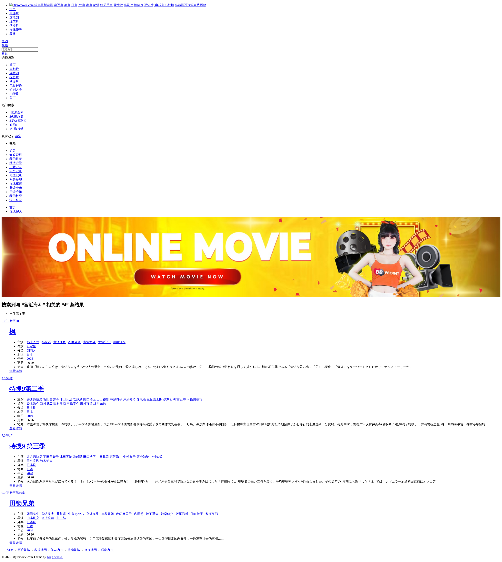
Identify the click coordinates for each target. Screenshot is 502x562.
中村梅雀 (156, 456)
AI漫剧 (14, 93)
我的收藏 (15, 159)
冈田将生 (33, 513)
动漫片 (14, 25)
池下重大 (152, 513)
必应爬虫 (107, 550)
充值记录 (15, 175)
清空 (18, 136)
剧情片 (31, 350)
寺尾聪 (141, 399)
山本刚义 (33, 518)
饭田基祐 (196, 399)
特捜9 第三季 (27, 446)
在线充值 (15, 183)
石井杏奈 (74, 342)
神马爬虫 (57, 550)
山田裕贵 (102, 399)
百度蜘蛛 (24, 550)
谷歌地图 (40, 550)
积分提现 (15, 179)
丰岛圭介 (73, 403)
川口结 (61, 518)
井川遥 (61, 513)
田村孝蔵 (59, 403)
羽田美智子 (51, 399)
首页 (12, 9)
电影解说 (15, 85)
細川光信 (99, 403)
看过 (5, 53)
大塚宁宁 (104, 342)
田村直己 (86, 403)
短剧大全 (15, 89)
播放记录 (15, 163)
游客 (12, 150)
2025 (30, 358)
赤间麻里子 (124, 513)
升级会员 (15, 187)
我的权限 (15, 196)
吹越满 (77, 399)
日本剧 (31, 407)
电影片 (14, 13)
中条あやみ (76, 513)
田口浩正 (89, 399)
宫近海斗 (89, 342)
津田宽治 (66, 399)
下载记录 (15, 167)
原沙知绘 (129, 399)
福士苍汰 (33, 342)
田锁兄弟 (22, 503)
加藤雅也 (119, 342)
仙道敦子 (197, 513)
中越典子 (116, 399)
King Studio (55, 557)
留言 (12, 97)
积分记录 (15, 171)
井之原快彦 (34, 399)
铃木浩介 (33, 403)
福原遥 (46, 342)
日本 (30, 354)
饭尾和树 (182, 513)
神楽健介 (167, 513)
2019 (30, 416)
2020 (30, 473)
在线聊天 (15, 29)
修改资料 (15, 154)
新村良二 (46, 403)
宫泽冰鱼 (59, 342)
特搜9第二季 (26, 388)
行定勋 (31, 346)
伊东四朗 (169, 399)
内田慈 (139, 513)
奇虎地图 (90, 550)
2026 (30, 530)
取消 (5, 41)
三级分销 (15, 191)
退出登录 (15, 200)
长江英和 (212, 513)
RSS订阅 (8, 550)
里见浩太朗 (154, 399)
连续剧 (14, 17)
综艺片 (14, 21)
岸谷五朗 (107, 513)
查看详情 (15, 371)
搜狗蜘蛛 (74, 550)
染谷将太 (48, 513)
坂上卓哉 (48, 518)
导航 (12, 34)
